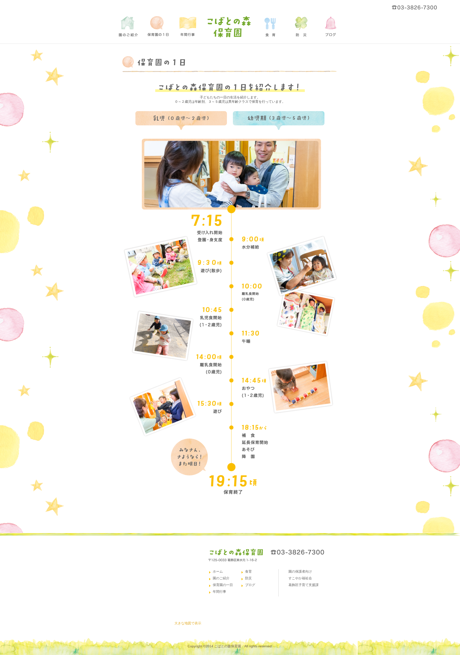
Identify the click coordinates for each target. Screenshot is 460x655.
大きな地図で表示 (187, 623)
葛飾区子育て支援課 (303, 585)
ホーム (218, 571)
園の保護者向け (300, 571)
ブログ (250, 585)
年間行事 (219, 591)
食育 (248, 571)
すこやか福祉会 (300, 578)
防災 (248, 578)
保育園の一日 (223, 585)
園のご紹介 (221, 578)
